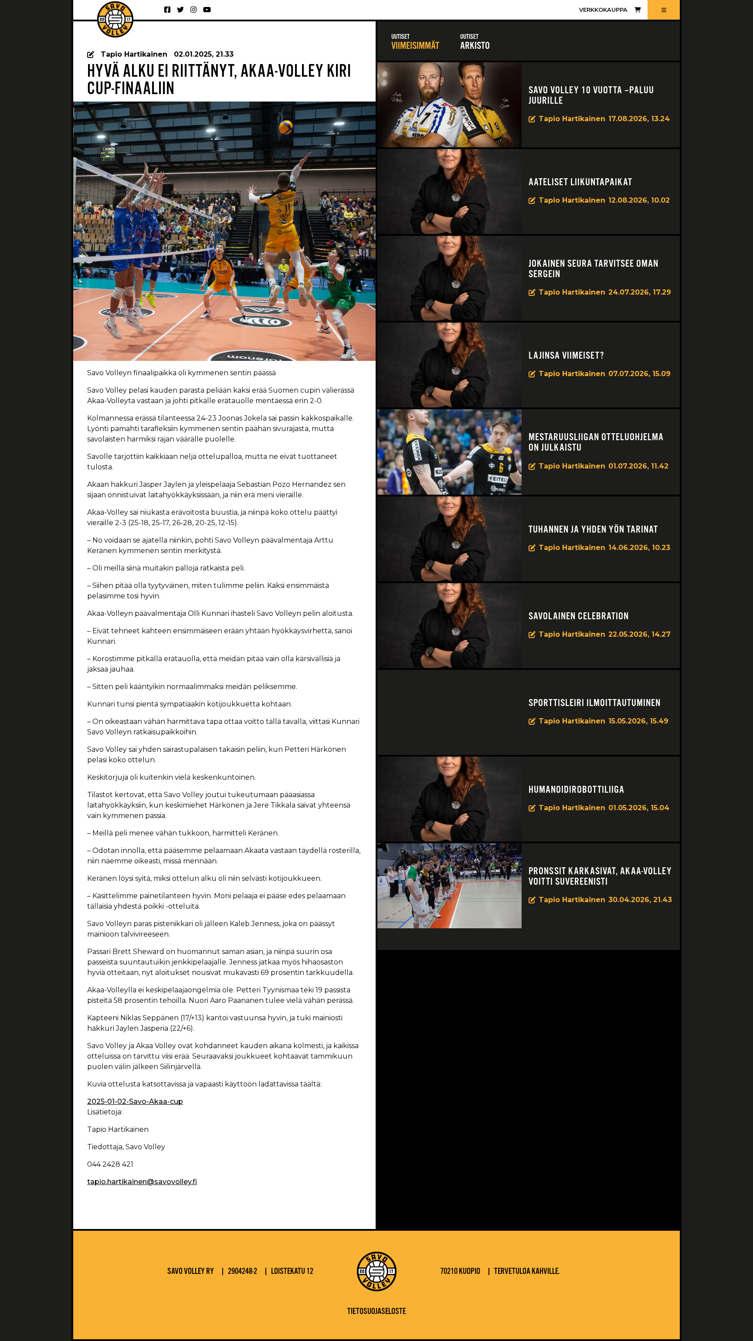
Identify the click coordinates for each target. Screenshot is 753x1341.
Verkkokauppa (603, 10)
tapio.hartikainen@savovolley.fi (142, 1182)
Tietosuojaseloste (376, 1312)
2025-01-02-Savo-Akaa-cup (135, 1101)
